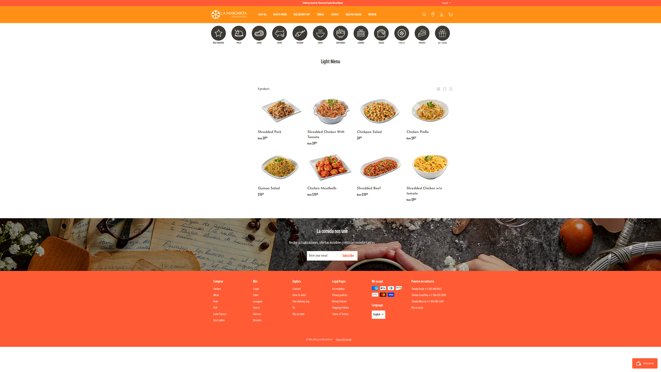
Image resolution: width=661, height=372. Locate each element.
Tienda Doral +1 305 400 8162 (426, 289)
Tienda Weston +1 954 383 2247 (427, 301)
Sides (255, 295)
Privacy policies (339, 295)
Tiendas (320, 14)
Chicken (217, 289)
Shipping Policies (340, 307)
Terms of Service (340, 314)
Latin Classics (220, 314)
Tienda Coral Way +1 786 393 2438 (428, 295)
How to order (280, 14)
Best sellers (219, 320)
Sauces (256, 307)
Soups (256, 289)
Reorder (372, 14)
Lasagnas (257, 301)
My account (299, 314)
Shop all (262, 14)
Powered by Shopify (344, 340)
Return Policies (339, 301)
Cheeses (257, 314)
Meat (216, 295)
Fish (215, 307)
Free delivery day (302, 14)
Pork (215, 301)
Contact (335, 14)
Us (294, 307)
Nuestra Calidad (353, 14)
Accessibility (338, 289)
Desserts (257, 320)
